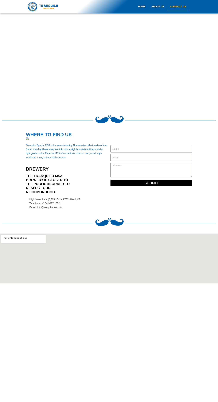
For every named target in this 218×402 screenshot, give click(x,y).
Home (141, 6)
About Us (157, 6)
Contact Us (178, 6)
